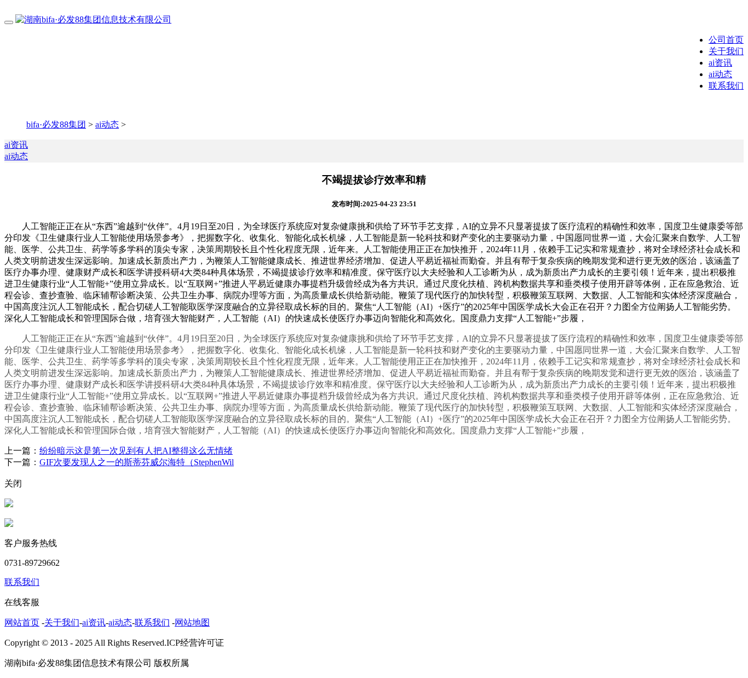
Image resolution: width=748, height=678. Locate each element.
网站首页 (21, 622)
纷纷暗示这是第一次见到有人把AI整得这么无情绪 (136, 450)
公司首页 (726, 39)
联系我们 (726, 85)
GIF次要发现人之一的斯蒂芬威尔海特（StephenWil (136, 462)
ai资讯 (720, 62)
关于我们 (726, 51)
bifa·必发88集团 (56, 124)
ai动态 (720, 74)
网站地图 (192, 622)
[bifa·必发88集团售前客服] (8, 504)
